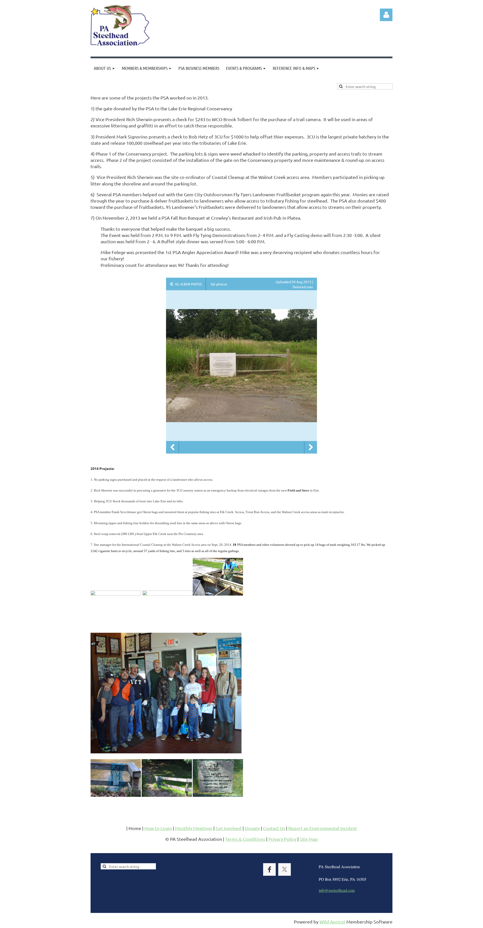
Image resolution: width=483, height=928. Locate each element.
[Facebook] (269, 869)
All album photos (188, 284)
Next (310, 447)
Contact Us (274, 828)
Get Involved (229, 828)
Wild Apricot (332, 921)
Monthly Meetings (193, 828)
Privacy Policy (282, 839)
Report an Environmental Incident (322, 828)
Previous (172, 447)
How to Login (158, 828)
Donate (252, 828)
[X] (284, 869)
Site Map (309, 839)
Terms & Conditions (245, 839)
